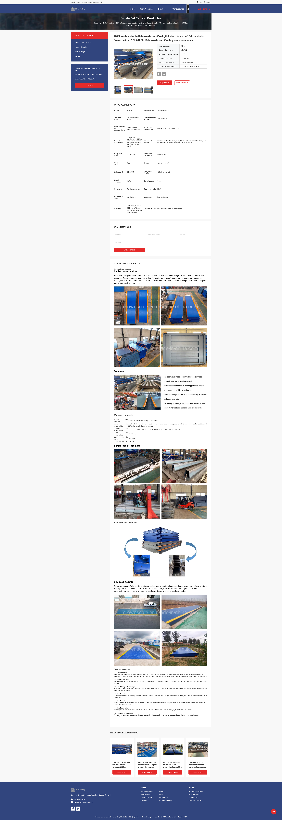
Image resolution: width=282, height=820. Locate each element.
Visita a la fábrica (146, 794)
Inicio (96, 23)
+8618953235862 (89, 79)
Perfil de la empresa (147, 791)
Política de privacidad (165, 800)
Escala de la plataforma (83, 42)
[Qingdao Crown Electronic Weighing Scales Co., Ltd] (78, 9)
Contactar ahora (182, 83)
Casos (161, 794)
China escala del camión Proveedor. (106, 817)
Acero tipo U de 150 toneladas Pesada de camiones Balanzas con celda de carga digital (197, 764)
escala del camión (106, 23)
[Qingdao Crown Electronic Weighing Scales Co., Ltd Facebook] (197, 2)
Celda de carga (80, 52)
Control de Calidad (146, 797)
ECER (185, 817)
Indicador (78, 56)
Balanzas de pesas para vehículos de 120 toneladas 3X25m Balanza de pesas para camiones (121, 764)
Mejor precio (164, 83)
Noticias (161, 791)
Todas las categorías (195, 800)
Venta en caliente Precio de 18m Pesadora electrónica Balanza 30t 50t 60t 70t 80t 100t (172, 764)
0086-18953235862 (96, 74)
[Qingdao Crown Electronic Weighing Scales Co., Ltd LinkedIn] (201, 2)
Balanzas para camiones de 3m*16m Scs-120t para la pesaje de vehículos (147, 764)
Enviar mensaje (129, 250)
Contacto (89, 85)
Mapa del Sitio (163, 797)
